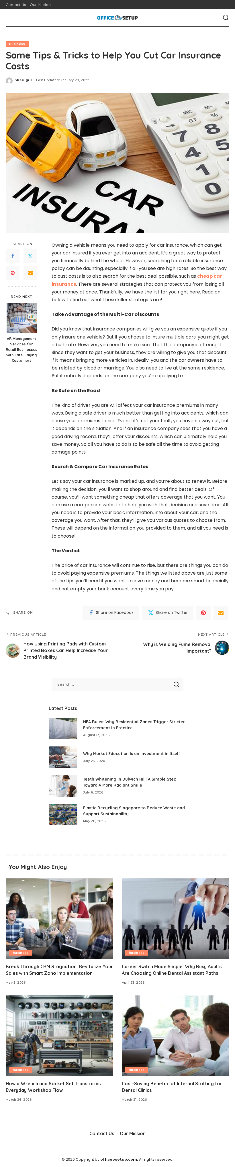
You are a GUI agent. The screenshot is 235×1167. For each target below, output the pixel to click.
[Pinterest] (12, 273)
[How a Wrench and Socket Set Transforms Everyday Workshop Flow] (59, 1035)
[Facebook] (12, 256)
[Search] (225, 17)
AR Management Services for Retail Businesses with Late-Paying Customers (21, 349)
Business (17, 44)
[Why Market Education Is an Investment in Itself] (63, 757)
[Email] (30, 273)
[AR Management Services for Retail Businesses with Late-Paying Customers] (22, 318)
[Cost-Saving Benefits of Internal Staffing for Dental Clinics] (175, 1035)
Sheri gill (23, 80)
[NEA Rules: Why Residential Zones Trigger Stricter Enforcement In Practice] (63, 728)
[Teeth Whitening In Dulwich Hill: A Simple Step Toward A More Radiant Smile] (63, 786)
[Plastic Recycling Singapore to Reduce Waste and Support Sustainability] (63, 814)
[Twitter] (30, 256)
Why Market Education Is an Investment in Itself (131, 753)
